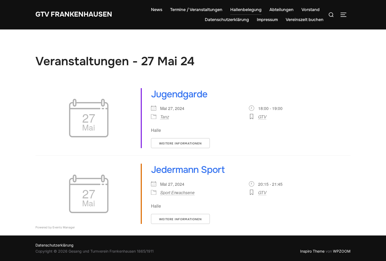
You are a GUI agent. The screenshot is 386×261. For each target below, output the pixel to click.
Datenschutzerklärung (227, 19)
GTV (262, 117)
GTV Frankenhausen (73, 14)
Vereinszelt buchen (305, 19)
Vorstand (310, 9)
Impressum (267, 19)
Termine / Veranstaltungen (196, 9)
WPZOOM (342, 251)
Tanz (164, 117)
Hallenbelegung (246, 9)
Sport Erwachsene (177, 192)
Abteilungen (281, 9)
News (156, 9)
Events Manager (64, 227)
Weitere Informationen (180, 143)
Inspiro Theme (312, 251)
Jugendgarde (179, 94)
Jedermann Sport (188, 170)
